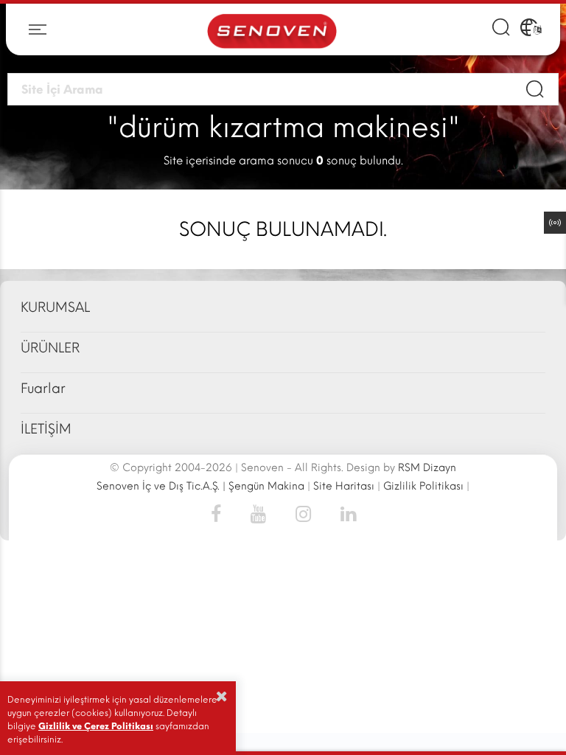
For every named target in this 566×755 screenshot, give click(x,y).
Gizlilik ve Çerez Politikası (95, 726)
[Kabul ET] (222, 696)
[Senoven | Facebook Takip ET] (223, 513)
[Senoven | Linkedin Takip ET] (341, 513)
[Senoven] (272, 30)
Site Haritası (343, 486)
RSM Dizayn (427, 468)
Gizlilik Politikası (423, 486)
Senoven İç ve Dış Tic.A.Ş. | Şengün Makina (200, 486)
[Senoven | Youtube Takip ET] (258, 513)
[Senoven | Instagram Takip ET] (303, 513)
